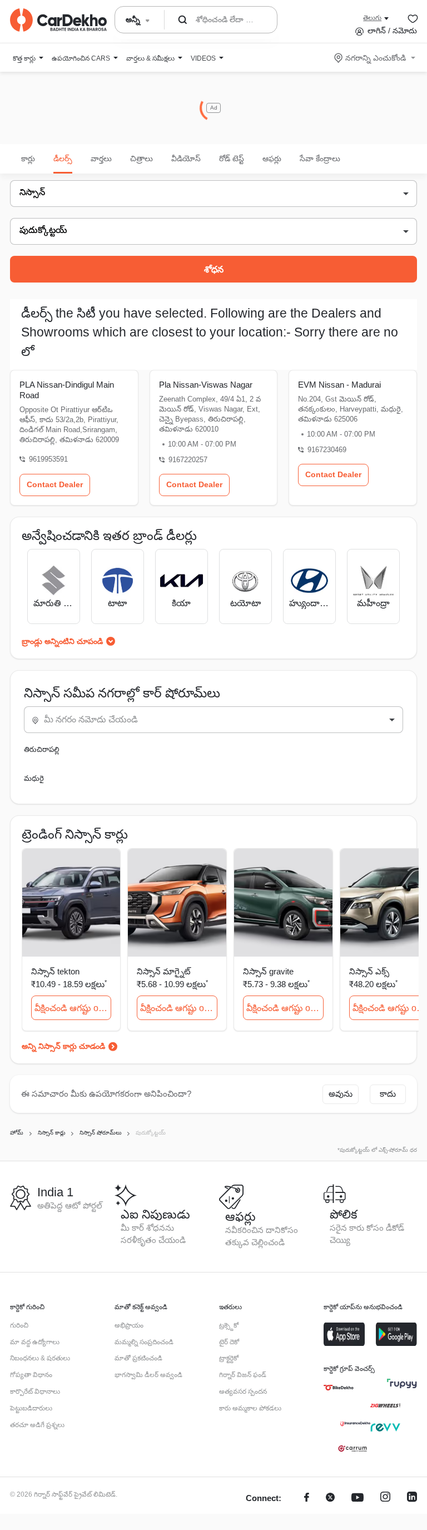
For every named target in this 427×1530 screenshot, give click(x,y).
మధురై (34, 778)
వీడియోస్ (186, 158)
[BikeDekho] (339, 1388)
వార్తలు (101, 158)
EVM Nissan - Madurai (339, 384)
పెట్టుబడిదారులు (31, 1408)
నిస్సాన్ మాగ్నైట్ (164, 971)
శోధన (214, 269)
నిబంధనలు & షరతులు (40, 1358)
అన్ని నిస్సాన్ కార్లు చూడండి (63, 1046)
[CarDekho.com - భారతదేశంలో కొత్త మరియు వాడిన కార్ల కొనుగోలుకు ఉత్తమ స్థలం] (58, 20)
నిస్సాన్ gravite (268, 971)
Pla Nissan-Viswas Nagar (205, 384)
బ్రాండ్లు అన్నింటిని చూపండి (62, 641)
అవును (340, 1093)
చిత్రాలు (141, 158)
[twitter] (330, 1498)
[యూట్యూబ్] (357, 1498)
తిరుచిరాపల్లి (41, 749)
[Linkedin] (412, 1498)
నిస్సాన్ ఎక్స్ (369, 971)
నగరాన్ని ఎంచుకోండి (375, 57)
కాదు (388, 1093)
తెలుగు (372, 18)
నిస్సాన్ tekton (55, 971)
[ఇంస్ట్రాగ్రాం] (385, 1498)
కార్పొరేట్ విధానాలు (35, 1391)
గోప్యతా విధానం (31, 1375)
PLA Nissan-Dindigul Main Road (66, 390)
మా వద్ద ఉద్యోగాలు (34, 1342)
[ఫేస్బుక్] (306, 1498)
